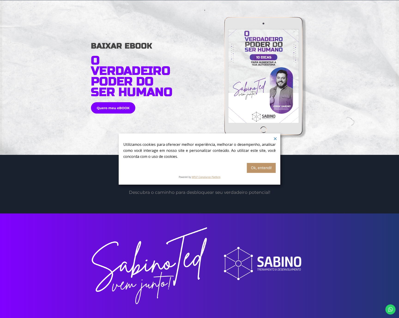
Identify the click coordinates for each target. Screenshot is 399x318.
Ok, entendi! (261, 167)
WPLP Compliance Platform (206, 177)
